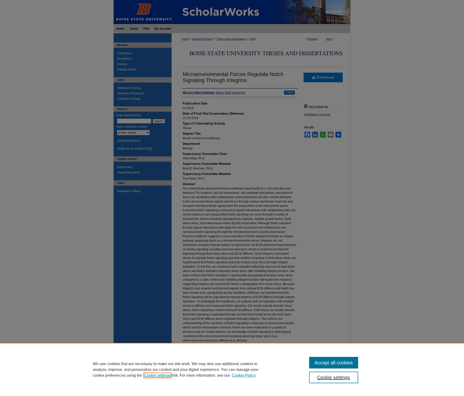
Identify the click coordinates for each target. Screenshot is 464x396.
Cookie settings (157, 375)
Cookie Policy (244, 375)
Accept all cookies (333, 362)
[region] (232, 369)
